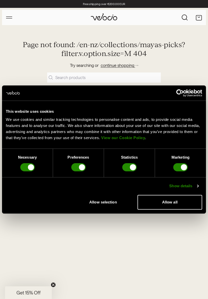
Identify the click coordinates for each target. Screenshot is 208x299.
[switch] (78, 167)
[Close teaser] (53, 284)
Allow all (170, 202)
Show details (180, 186)
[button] (28, 292)
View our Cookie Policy (123, 138)
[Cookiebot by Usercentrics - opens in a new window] (180, 93)
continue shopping (118, 65)
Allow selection (103, 202)
